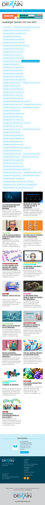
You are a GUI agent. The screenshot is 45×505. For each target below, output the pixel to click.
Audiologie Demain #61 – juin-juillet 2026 (13, 178)
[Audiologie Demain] (12, 4)
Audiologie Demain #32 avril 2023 (11, 107)
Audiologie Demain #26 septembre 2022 (13, 92)
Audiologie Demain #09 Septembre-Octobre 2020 (16, 45)
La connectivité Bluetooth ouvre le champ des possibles (11, 206)
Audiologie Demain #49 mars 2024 (12, 153)
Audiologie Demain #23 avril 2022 (31, 82)
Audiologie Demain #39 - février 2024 (12, 126)
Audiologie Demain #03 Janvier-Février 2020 (14, 33)
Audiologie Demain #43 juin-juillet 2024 (13, 135)
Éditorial (5, 293)
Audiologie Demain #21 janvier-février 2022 (14, 79)
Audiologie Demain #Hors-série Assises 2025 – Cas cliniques (18, 181)
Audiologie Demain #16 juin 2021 (11, 64)
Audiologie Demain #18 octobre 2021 (12, 70)
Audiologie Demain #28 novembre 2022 (13, 98)
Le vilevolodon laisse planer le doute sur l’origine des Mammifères (33, 297)
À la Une (4, 411)
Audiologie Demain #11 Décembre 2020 (13, 51)
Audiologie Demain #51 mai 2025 (11, 156)
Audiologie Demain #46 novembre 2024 (13, 144)
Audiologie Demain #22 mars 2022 (12, 82)
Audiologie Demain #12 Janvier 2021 (12, 55)
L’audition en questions (10, 384)
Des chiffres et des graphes (9, 263)
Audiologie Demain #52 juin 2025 (30, 156)
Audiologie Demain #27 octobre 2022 (12, 95)
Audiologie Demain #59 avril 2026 (11, 175)
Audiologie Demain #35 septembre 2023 (13, 113)
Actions (4, 381)
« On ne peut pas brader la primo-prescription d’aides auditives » (11, 236)
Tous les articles (7, 27)
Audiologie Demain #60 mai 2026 (30, 175)
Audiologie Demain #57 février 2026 (12, 172)
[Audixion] (22, 16)
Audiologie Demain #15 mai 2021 (30, 61)
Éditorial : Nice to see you (11, 295)
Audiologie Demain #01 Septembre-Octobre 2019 (26, 27)
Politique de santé (7, 323)
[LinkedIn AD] (25, 478)
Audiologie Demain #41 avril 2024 (31, 129)
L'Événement (26, 381)
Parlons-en (26, 293)
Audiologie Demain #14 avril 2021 (11, 61)
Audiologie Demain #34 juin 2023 (11, 110)
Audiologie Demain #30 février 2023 (12, 104)
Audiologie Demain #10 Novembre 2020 (13, 48)
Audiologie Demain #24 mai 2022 (11, 85)
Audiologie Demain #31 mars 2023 (32, 104)
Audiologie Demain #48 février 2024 (12, 150)
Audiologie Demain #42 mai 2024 (11, 132)
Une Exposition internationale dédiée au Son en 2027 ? (10, 415)
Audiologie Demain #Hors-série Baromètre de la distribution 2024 (20, 184)
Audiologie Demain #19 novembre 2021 (13, 73)
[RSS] (28, 478)
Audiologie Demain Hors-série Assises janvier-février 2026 (18, 187)
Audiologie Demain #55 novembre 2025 (13, 166)
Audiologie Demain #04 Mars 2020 (12, 36)
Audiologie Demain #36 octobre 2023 (12, 116)
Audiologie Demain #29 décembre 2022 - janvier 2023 (16, 101)
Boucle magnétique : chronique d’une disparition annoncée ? (11, 354)
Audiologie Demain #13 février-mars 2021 (13, 58)
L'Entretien (5, 233)
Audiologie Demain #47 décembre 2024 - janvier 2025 (16, 147)
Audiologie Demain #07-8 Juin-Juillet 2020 (13, 42)
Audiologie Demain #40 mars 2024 (12, 129)
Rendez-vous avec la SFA (29, 262)
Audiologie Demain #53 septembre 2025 (13, 160)
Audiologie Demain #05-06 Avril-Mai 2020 (13, 39)
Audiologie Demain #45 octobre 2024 (12, 141)
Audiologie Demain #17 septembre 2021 (13, 67)
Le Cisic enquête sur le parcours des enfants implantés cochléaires (10, 267)
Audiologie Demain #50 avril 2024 (31, 153)
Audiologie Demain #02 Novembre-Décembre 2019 (16, 30)
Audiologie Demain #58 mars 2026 (32, 172)
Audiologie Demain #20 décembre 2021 (13, 76)
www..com (22, 501)
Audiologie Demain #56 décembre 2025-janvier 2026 (16, 169)
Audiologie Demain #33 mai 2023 (30, 107)
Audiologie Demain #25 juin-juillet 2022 (13, 89)
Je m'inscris (24, 452)
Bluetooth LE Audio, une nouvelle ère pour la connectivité (31, 205)
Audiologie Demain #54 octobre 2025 (12, 163)
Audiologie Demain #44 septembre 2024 (13, 138)
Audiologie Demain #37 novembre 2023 (13, 119)
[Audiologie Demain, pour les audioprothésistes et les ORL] (22, 496)
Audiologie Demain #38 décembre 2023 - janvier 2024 (16, 123)
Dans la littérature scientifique (31, 233)
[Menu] (22, 11)
